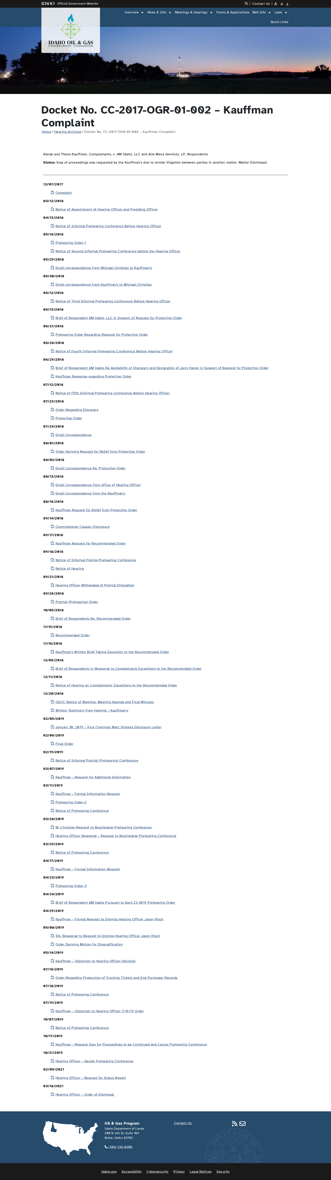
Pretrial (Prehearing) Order (77, 602)
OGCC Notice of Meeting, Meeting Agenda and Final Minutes (105, 702)
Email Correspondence (74, 435)
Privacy (179, 1171)
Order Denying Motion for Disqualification (89, 944)
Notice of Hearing (70, 568)
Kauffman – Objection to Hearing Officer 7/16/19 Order (100, 1011)
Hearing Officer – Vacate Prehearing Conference (95, 1061)
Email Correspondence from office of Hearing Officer (98, 485)
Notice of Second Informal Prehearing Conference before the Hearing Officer (118, 251)
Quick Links (279, 22)
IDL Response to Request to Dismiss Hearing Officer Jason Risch (108, 936)
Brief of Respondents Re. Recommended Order (93, 618)
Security (223, 1171)
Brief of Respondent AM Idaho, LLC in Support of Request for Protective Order (119, 318)
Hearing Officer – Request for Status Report (91, 1078)
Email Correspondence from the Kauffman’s (90, 493)
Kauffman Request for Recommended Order (91, 543)
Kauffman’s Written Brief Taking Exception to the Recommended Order (112, 652)
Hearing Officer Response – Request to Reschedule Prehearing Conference (116, 836)
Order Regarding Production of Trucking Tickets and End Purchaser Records (117, 978)
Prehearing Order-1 (71, 243)
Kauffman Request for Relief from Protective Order (96, 510)
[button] (247, 4)
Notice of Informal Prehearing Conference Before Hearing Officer (108, 226)
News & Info (156, 12)
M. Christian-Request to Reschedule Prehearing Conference (104, 827)
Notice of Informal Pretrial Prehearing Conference (96, 560)
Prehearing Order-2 (71, 802)
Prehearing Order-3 (71, 886)
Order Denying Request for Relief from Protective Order (100, 451)
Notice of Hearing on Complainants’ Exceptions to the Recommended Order (116, 685)
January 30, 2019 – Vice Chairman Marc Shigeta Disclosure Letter (108, 727)
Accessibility (132, 1171)
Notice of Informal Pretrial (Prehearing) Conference (97, 760)
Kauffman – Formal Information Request (88, 794)
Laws (278, 12)
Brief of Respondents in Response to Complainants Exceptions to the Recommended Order (129, 669)
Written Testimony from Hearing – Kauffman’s (92, 710)
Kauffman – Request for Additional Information (93, 777)
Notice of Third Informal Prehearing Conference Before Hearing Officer (113, 301)
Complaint (64, 193)
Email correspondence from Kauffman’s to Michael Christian (104, 284)
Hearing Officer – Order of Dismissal (85, 1094)
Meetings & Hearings (191, 12)
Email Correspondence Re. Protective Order (90, 468)
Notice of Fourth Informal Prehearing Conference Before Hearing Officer (114, 351)
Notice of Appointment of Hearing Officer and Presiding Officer (107, 209)
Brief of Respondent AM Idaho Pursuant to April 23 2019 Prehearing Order (115, 902)
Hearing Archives (67, 132)
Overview (131, 12)
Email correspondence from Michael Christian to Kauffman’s (104, 268)
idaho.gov (109, 1171)
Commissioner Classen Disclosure (83, 527)
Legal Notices (201, 1171)
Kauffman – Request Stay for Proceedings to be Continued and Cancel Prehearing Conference (131, 1044)
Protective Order (69, 418)
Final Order (64, 744)
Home (46, 132)
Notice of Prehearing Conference (82, 811)
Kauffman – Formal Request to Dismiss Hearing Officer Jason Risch (110, 919)
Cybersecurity (158, 1171)
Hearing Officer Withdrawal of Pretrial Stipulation (95, 585)
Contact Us (183, 1123)
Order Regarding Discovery (77, 410)
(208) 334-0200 (120, 1147)
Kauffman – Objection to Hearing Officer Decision (96, 961)
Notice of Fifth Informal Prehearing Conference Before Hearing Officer (113, 393)
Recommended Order (73, 635)
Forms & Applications (233, 12)
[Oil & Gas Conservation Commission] (70, 30)
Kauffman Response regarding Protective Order (94, 376)
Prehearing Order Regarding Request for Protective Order (102, 334)
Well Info (259, 12)
